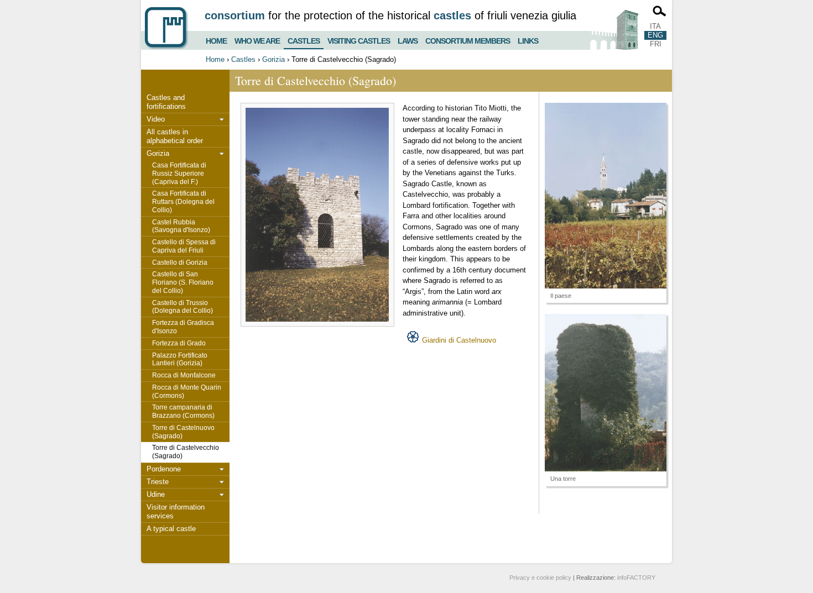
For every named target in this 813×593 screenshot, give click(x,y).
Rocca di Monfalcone (184, 375)
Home (216, 39)
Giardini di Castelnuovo (459, 340)
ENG (655, 35)
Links (528, 39)
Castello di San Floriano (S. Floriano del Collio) (182, 282)
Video (156, 119)
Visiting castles (358, 39)
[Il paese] (605, 195)
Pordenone (164, 469)
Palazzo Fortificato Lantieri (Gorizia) (179, 359)
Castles (304, 38)
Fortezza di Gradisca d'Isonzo (183, 327)
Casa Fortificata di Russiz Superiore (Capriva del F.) (179, 173)
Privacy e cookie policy (540, 577)
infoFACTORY (636, 577)
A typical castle (171, 528)
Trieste (158, 481)
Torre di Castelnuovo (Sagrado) (183, 432)
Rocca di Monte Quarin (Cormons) (186, 392)
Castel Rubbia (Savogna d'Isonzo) (181, 226)
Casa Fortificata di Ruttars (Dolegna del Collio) (183, 202)
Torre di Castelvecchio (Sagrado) (185, 452)
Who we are (257, 39)
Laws (408, 39)
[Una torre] (605, 392)
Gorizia (273, 59)
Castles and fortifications (166, 102)
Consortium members (467, 39)
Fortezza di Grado (179, 343)
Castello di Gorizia (179, 262)
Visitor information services (176, 511)
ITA (655, 26)
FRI (655, 44)
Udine (156, 494)
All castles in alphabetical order (175, 136)
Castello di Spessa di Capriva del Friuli (184, 246)
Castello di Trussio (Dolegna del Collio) (182, 307)
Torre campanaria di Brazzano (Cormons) (183, 411)
